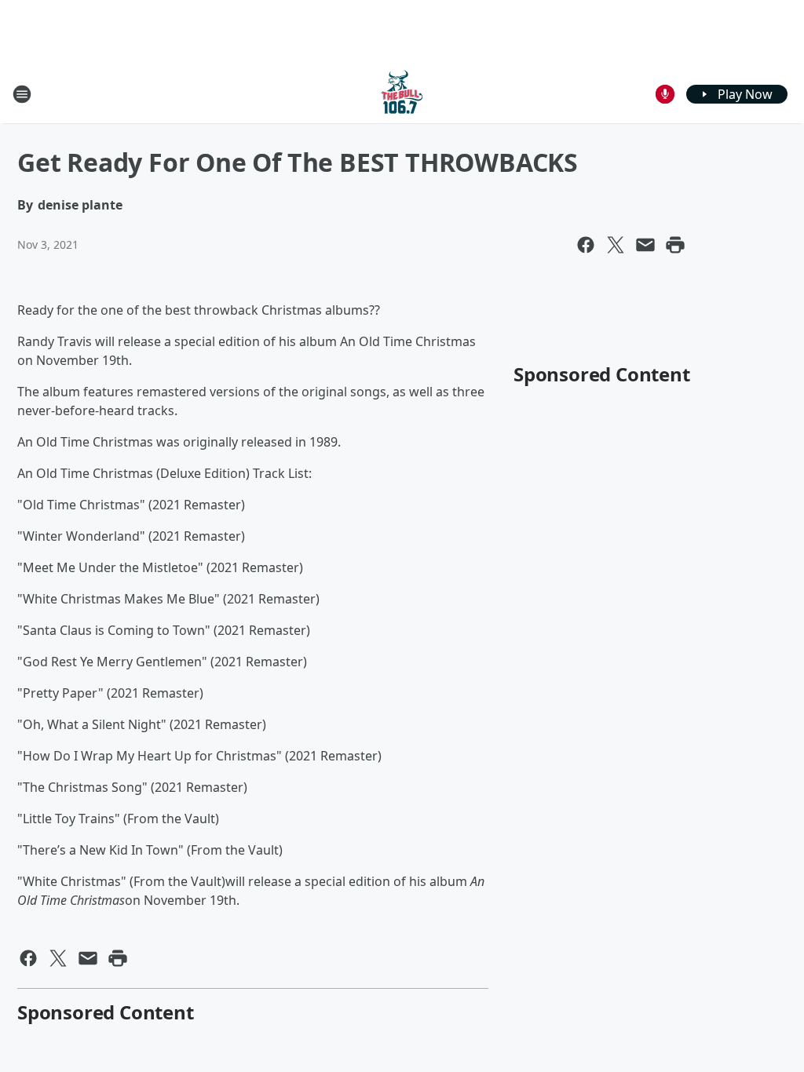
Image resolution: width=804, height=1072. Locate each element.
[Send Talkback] (665, 94)
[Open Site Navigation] (22, 94)
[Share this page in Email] (645, 245)
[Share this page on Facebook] (586, 245)
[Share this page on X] (616, 245)
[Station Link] (402, 93)
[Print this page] (675, 245)
